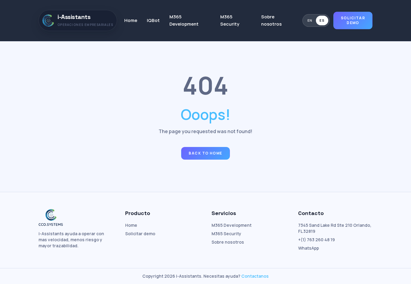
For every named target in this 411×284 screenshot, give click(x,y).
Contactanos (255, 276)
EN (310, 20)
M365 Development (184, 20)
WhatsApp (308, 248)
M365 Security (229, 20)
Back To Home (205, 153)
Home (130, 20)
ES (322, 20)
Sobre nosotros (271, 20)
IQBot (153, 20)
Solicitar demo (353, 20)
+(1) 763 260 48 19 (316, 239)
